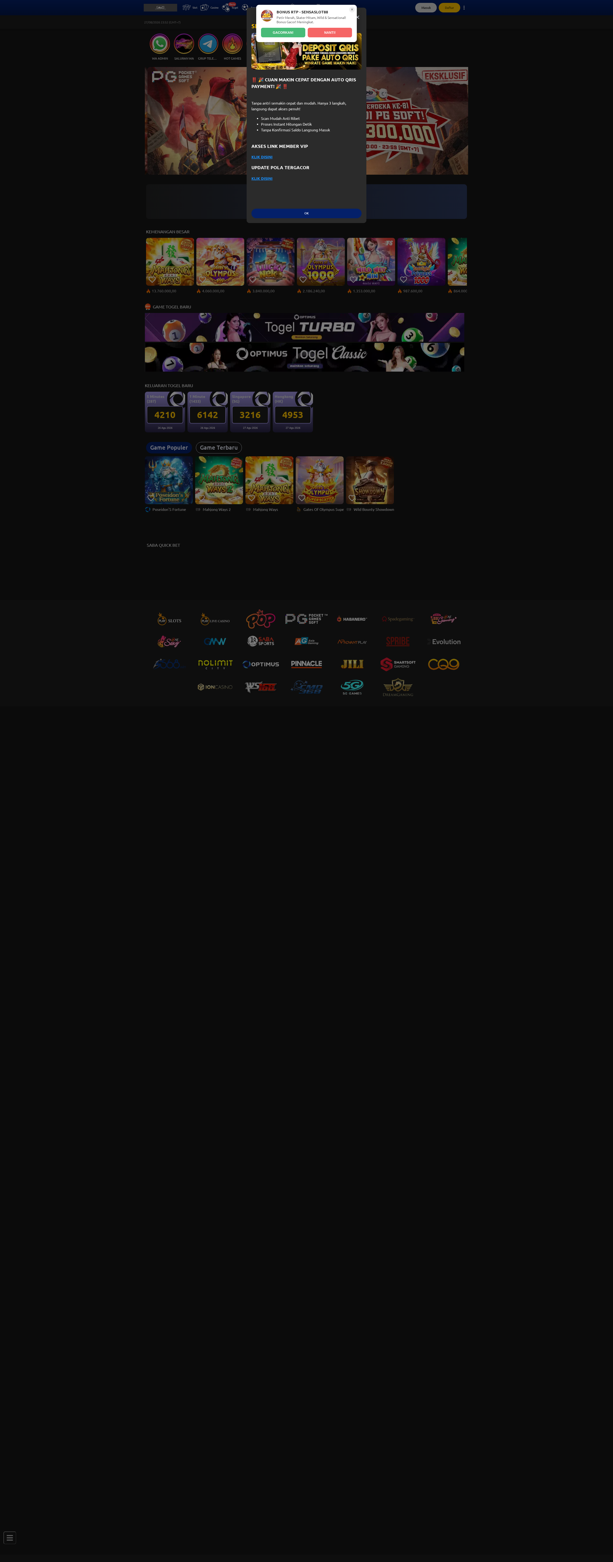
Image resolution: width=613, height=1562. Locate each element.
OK (306, 213)
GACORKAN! (283, 32)
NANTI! (330, 32)
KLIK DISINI (261, 157)
